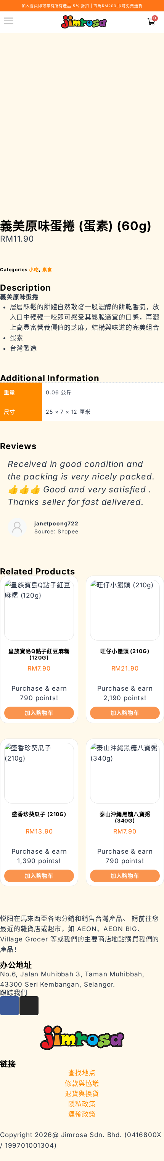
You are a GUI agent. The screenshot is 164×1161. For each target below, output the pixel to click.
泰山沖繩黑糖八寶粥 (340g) (125, 817)
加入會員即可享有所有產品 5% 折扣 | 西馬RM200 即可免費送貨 (82, 5)
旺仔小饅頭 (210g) (124, 651)
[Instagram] (29, 1005)
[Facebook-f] (9, 1005)
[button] (7, 503)
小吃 (34, 269)
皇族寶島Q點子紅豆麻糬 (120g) (38, 654)
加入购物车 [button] (39, 712)
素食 (47, 269)
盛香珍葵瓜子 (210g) (39, 814)
